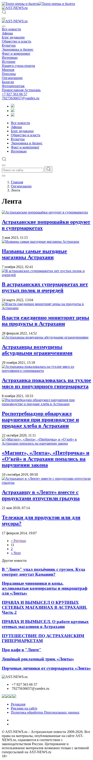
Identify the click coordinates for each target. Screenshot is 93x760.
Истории (8, 62)
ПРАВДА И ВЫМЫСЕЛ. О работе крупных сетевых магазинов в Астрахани (45, 624)
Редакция (18, 704)
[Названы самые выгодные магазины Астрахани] (40, 241)
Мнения (8, 70)
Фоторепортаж (13, 86)
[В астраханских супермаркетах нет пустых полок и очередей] (46, 275)
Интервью (10, 57)
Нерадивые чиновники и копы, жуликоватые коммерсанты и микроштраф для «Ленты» (44, 588)
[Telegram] (12, 106)
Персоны (9, 74)
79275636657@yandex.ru (20, 98)
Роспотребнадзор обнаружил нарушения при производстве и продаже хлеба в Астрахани (40, 420)
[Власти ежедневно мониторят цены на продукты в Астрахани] (46, 308)
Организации (12, 78)
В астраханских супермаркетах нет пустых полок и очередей (45, 287)
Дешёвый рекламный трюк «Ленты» (38, 659)
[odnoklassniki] (12, 111)
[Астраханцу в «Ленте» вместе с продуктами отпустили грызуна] (46, 483)
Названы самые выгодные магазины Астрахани (34, 254)
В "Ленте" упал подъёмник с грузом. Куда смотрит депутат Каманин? (43, 572)
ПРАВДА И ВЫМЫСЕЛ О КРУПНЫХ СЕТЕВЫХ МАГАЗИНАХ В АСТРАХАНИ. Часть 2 (44, 607)
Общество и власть (16, 41)
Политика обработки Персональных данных (45, 712)
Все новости (11, 29)
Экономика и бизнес (17, 49)
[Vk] (12, 115)
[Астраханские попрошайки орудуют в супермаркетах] (45, 212)
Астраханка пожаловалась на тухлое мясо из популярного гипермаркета (46, 383)
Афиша (7, 33)
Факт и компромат (16, 53)
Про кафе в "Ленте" (21, 649)
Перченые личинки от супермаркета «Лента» (46, 668)
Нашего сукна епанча (18, 66)
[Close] (3, 26)
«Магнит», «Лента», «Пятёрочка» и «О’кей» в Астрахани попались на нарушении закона (45, 459)
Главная (17, 182)
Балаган (8, 82)
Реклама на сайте (24, 708)
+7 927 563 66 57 (14, 94)
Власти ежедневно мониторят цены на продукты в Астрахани (45, 321)
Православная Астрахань (21, 90)
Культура (9, 45)
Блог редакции (13, 37)
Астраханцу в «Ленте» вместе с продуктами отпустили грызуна (41, 495)
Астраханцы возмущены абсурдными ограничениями (37, 350)
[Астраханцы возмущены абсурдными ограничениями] (45, 337)
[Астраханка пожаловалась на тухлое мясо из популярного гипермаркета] (46, 371)
